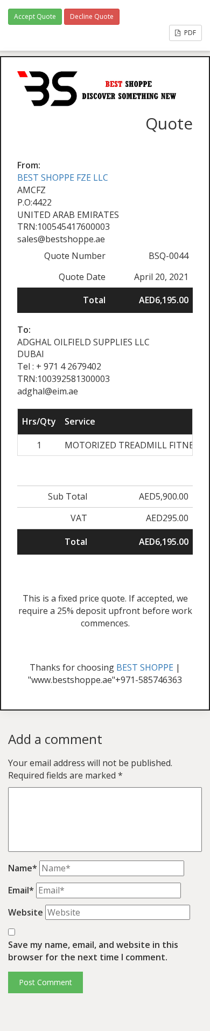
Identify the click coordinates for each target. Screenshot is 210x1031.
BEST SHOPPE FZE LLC (62, 177)
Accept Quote (35, 16)
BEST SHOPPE (144, 667)
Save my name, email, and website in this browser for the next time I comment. (93, 951)
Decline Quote (92, 16)
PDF (189, 32)
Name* (22, 868)
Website (25, 912)
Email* (21, 890)
